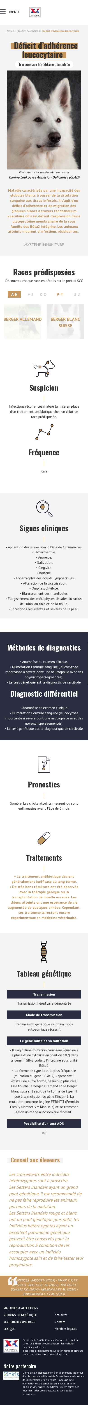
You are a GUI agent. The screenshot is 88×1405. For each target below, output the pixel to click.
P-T (60, 294)
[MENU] (4, 12)
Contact (60, 1322)
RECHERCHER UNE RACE (19, 1322)
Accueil (10, 31)
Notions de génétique (20, 1315)
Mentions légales (66, 1329)
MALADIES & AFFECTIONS (20, 1308)
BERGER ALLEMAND (23, 319)
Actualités (61, 1315)
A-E (14, 294)
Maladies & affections (28, 31)
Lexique (9, 1329)
